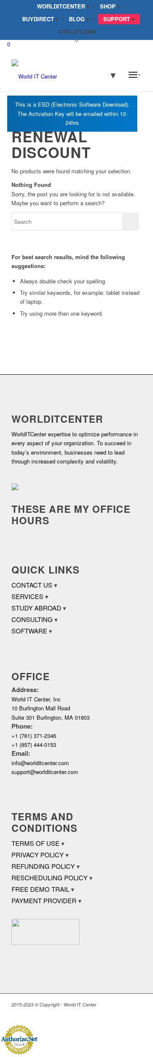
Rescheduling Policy (49, 877)
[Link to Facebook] (109, 1013)
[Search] (107, 74)
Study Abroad (36, 607)
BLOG (77, 19)
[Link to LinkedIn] (122, 1013)
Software (29, 630)
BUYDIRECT (38, 19)
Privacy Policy (37, 854)
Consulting (32, 619)
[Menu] (134, 74)
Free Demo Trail (40, 889)
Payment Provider (43, 900)
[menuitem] (63, 6)
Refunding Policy (43, 866)
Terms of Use (35, 843)
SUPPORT (116, 19)
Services (27, 596)
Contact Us (31, 584)
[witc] (63, 74)
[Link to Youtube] (135, 1013)
